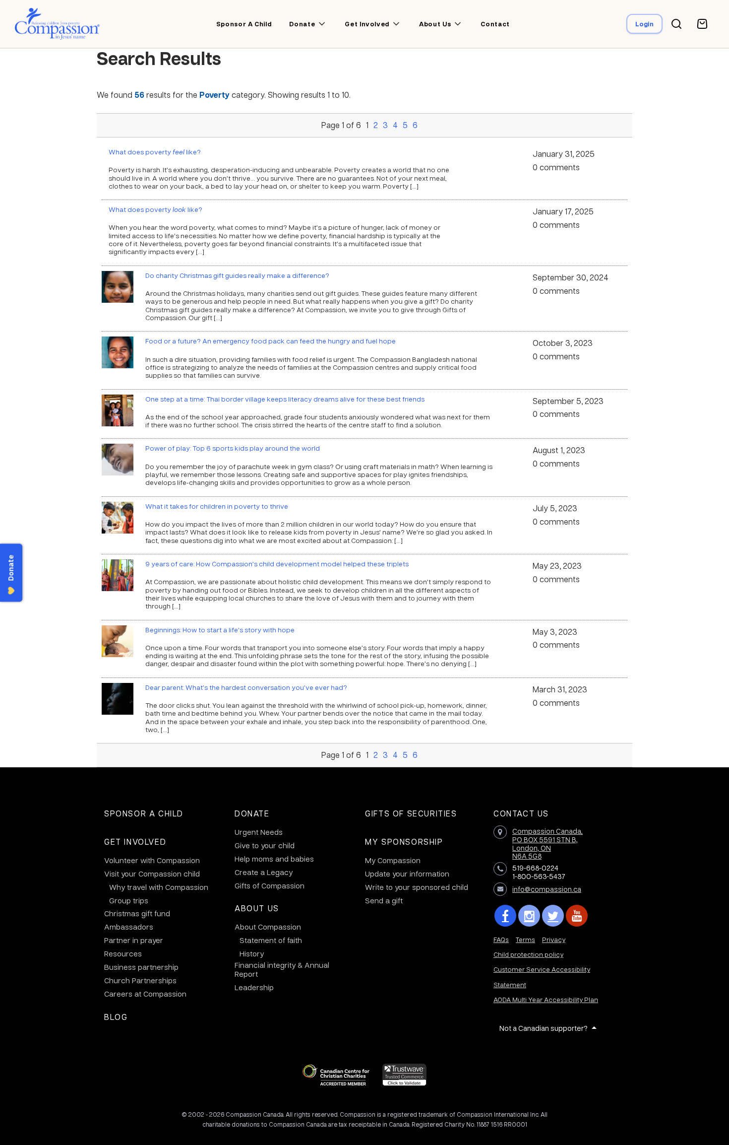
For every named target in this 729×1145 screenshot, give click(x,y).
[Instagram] (529, 916)
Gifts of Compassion (269, 885)
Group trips (128, 900)
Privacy (553, 939)
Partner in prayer (133, 940)
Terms (525, 939)
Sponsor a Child (143, 813)
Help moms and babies (274, 858)
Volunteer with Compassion (152, 860)
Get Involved (135, 841)
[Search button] (676, 24)
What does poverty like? (155, 151)
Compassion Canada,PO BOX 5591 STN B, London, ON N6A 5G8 (547, 843)
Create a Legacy (264, 872)
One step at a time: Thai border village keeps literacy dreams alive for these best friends (285, 398)
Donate (252, 813)
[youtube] (577, 916)
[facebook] (505, 916)
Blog (115, 1016)
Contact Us (521, 813)
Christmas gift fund (137, 913)
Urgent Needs (259, 831)
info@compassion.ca (546, 888)
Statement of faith (271, 940)
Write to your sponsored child (416, 886)
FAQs (501, 939)
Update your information (407, 873)
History (252, 953)
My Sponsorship (404, 841)
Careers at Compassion (145, 993)
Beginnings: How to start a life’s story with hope (220, 629)
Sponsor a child (244, 23)
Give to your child (265, 845)
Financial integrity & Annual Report (282, 969)
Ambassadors (128, 926)
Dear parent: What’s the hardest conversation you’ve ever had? (246, 686)
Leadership (254, 987)
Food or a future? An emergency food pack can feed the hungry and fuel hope (270, 340)
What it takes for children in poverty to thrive (216, 505)
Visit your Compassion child (152, 873)
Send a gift (384, 900)
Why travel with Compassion (158, 886)
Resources (123, 953)
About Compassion (268, 926)
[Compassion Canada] (57, 24)
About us (435, 23)
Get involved (367, 23)
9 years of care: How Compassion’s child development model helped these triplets (277, 563)
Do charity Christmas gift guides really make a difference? (237, 274)
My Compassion (393, 860)
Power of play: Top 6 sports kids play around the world (232, 447)
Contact (495, 23)
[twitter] (553, 916)
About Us (257, 908)
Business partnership (141, 966)
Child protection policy (528, 954)
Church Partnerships (140, 980)
